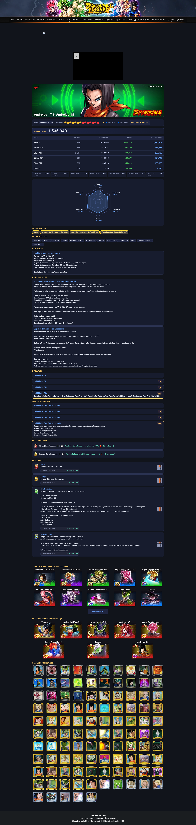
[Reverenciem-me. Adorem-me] (157, 734)
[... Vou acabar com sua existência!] (131, 721)
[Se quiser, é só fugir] (38, 708)
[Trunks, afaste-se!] (91, 721)
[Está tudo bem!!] (78, 721)
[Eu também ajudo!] (131, 772)
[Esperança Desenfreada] (118, 759)
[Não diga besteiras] (157, 696)
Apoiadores (41, 20)
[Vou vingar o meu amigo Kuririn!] (78, 759)
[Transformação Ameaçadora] (104, 759)
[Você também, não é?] (91, 708)
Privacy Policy (84, 818)
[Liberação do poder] (144, 734)
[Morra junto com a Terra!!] (38, 784)
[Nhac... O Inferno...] (144, 708)
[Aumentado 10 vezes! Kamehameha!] (78, 696)
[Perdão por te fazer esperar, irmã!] (131, 746)
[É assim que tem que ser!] (157, 784)
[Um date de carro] (131, 708)
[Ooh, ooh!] (78, 746)
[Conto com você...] (51, 734)
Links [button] (172, 20)
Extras (83, 20)
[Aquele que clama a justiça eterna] (91, 759)
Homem (101, 240)
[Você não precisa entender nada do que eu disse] (38, 683)
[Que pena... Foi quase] (104, 708)
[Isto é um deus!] (118, 746)
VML (133, 240)
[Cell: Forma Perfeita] (65, 670)
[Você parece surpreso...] (65, 734)
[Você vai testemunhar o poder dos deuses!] (51, 696)
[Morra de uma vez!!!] (91, 734)
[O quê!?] (104, 734)
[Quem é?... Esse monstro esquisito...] (38, 670)
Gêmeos (56, 240)
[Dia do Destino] (78, 670)
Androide (37, 240)
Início (12, 20)
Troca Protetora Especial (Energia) (114, 232)
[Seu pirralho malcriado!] (38, 734)
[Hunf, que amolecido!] (144, 746)
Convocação (51, 20)
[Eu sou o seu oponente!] (131, 670)
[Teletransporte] (118, 670)
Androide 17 (38, 244)
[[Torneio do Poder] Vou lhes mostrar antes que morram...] (91, 797)
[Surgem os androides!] (157, 670)
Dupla (36, 232)
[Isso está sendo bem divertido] (78, 708)
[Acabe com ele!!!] (144, 721)
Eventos (61, 20)
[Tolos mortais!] (157, 772)
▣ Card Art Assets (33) (139, 122)
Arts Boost (124, 122)
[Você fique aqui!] (51, 721)
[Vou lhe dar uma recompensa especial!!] (131, 734)
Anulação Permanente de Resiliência (84, 232)
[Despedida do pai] (118, 734)
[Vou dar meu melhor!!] (65, 797)
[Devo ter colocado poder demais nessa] (91, 683)
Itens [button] (69, 20)
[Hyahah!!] (104, 696)
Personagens (30, 20)
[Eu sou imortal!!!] (157, 683)
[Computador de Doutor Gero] (104, 721)
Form (36, 122)
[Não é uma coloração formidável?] (144, 683)
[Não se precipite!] (131, 683)
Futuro (64, 240)
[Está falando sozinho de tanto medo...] (78, 734)
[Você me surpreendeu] (65, 746)
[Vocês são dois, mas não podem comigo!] (104, 683)
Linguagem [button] (181, 20)
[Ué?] (91, 696)
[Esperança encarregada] (38, 759)
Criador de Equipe (142, 20)
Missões (75, 20)
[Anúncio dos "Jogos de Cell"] (157, 721)
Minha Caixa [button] (99, 20)
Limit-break (79, 123)
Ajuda (90, 20)
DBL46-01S (90, 240)
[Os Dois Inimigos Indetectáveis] (144, 670)
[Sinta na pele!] (91, 746)
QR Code (110, 20)
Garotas (46, 240)
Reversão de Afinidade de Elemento (55, 232)
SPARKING (111, 240)
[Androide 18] (144, 696)
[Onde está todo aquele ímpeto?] (38, 746)
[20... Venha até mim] (118, 696)
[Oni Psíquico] (157, 708)
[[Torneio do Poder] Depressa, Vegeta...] (91, 784)
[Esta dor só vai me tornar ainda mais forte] (51, 683)
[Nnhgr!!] (104, 670)
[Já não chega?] (118, 721)
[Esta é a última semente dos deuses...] (38, 721)
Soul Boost (112, 122)
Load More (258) (98, 611)
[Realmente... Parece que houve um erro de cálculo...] (131, 784)
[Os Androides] (118, 708)
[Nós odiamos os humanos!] (65, 721)
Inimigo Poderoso (76, 240)
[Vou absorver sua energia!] (131, 696)
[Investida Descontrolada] (38, 696)
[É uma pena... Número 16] (91, 670)
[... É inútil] (51, 708)
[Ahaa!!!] (65, 683)
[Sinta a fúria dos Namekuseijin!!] (118, 784)
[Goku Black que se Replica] (157, 746)
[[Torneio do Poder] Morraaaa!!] (78, 797)
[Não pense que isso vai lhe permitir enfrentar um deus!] (104, 746)
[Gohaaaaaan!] (51, 670)
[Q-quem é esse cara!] (51, 797)
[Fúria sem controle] (78, 683)
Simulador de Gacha (125, 20)
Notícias (20, 20)
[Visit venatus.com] (118, 77)
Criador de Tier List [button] (158, 20)
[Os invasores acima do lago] (65, 759)
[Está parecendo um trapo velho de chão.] (65, 696)
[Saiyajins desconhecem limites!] (51, 746)
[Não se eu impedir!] (118, 683)
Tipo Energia (123, 240)
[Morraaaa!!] (104, 784)
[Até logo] (65, 708)
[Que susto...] (144, 784)
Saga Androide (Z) (144, 240)
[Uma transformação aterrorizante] (51, 759)
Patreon (91, 818)
